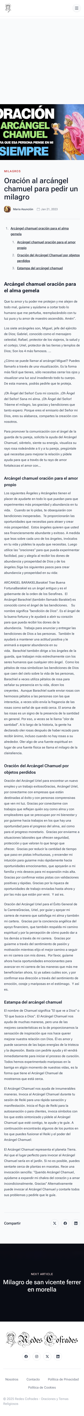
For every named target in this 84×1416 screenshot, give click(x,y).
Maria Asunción (23, 209)
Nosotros (11, 1379)
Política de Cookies (42, 1387)
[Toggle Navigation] (77, 8)
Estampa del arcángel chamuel (40, 268)
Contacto (33, 1379)
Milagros (12, 171)
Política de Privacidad (63, 1379)
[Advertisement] (42, 60)
